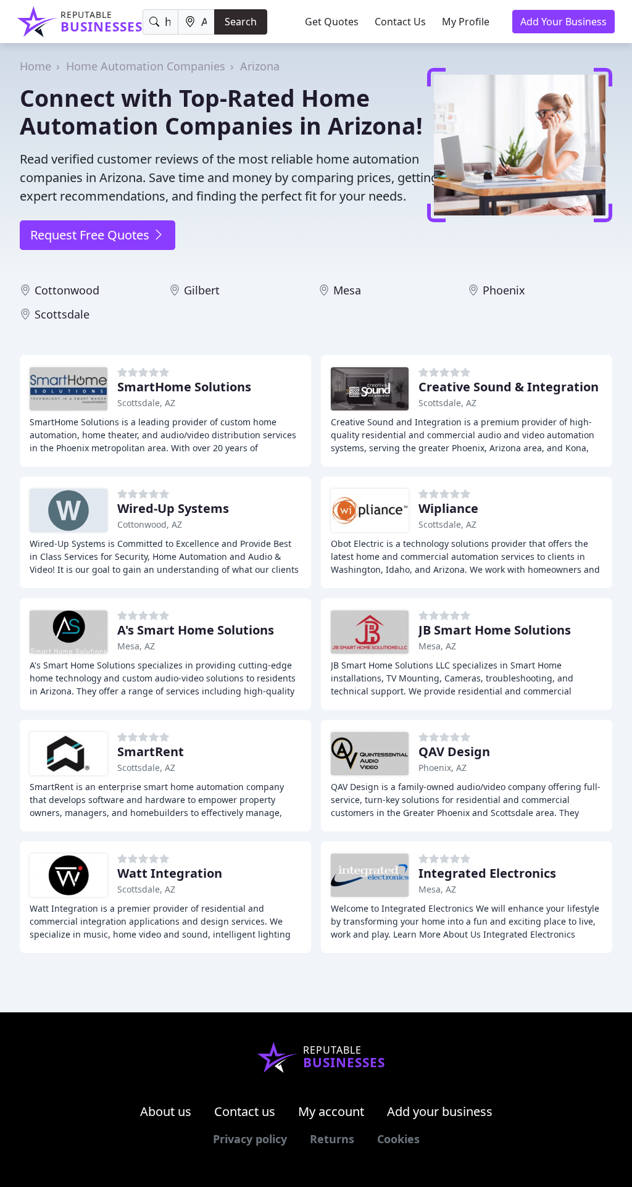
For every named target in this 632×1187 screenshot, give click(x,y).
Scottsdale (62, 314)
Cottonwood (67, 290)
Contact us (244, 1111)
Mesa (347, 290)
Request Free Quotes (91, 235)
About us (165, 1111)
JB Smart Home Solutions (494, 630)
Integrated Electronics (487, 873)
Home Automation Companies (145, 66)
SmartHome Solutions (184, 386)
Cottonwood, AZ (149, 524)
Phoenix (504, 290)
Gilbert (202, 290)
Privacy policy (250, 1138)
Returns (332, 1138)
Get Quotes (332, 21)
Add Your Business (563, 21)
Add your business (440, 1111)
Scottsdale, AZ (146, 403)
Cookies (398, 1138)
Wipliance (448, 508)
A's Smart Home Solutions (195, 630)
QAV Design (454, 751)
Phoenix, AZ (442, 767)
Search (241, 21)
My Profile (465, 21)
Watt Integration (169, 873)
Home (35, 66)
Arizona (260, 66)
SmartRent (150, 751)
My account (331, 1111)
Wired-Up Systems (173, 508)
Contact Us (400, 21)
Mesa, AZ (136, 646)
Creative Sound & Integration (508, 386)
